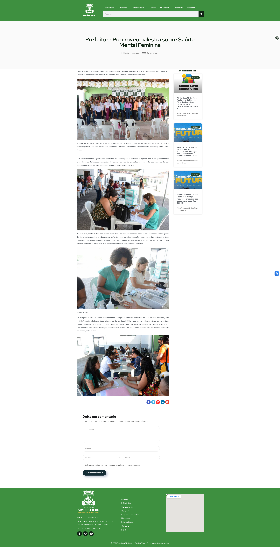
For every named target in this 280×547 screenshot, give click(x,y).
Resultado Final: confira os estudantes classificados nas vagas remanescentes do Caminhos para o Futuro (187, 151)
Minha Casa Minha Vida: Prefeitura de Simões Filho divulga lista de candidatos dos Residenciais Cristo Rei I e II (187, 103)
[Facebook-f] (79, 533)
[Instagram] (85, 533)
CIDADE (153, 8)
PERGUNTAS (179, 8)
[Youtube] (91, 533)
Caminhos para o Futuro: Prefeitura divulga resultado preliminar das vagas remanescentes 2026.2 (187, 199)
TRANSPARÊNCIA (139, 8)
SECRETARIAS (109, 8)
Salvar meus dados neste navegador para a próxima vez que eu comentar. (113, 465)
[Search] (201, 14)
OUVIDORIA (191, 8)
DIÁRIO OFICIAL (165, 8)
